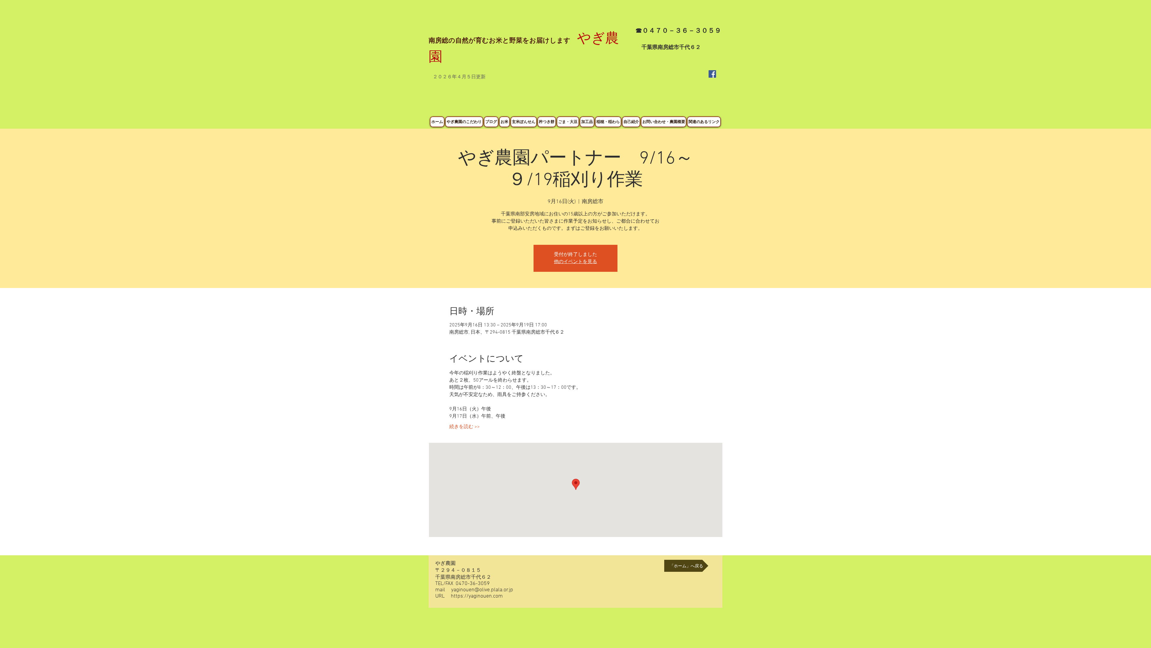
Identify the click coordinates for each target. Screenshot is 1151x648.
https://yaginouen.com (477, 596)
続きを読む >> (464, 427)
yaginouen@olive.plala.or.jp (482, 590)
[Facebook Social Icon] (712, 74)
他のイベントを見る (575, 262)
